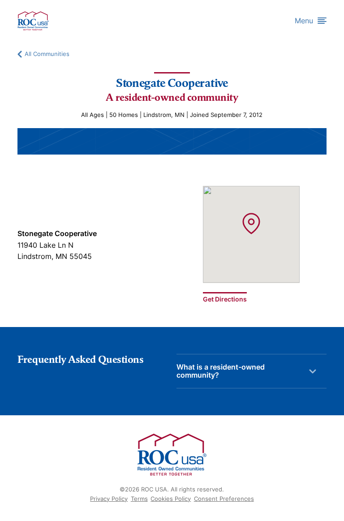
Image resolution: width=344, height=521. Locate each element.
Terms (139, 498)
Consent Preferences (224, 498)
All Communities (47, 54)
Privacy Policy (109, 498)
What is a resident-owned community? (220, 370)
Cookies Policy (170, 498)
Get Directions (225, 298)
